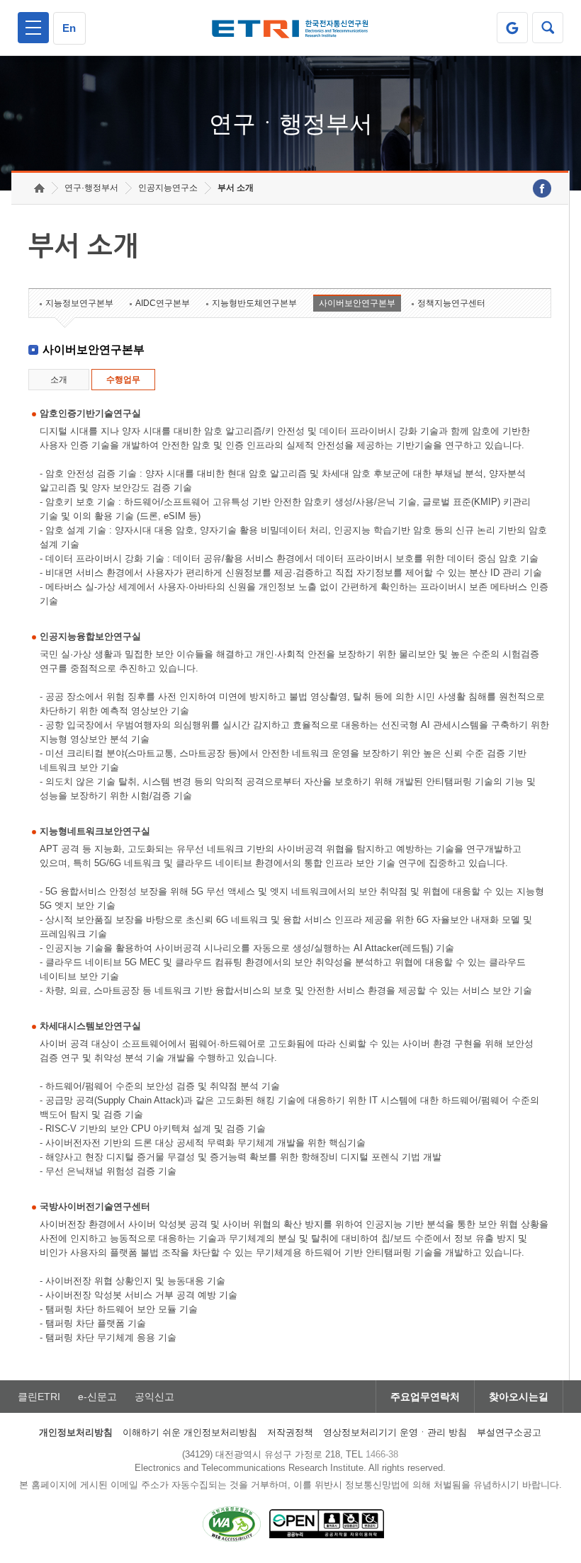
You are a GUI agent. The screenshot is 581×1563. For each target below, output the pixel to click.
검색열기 (547, 27)
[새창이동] (512, 27)
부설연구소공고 (509, 1432)
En (69, 28)
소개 (58, 380)
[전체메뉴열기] (33, 27)
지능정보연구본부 (79, 303)
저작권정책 (290, 1432)
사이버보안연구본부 (357, 303)
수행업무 (123, 380)
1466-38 (382, 1454)
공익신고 (154, 1396)
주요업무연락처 (425, 1396)
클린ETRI (39, 1396)
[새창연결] (542, 188)
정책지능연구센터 (451, 303)
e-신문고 (97, 1396)
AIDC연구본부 (162, 303)
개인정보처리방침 (76, 1432)
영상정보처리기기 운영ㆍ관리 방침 (395, 1432)
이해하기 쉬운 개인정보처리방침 (190, 1432)
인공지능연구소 (168, 188)
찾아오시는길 (518, 1396)
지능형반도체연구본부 (254, 303)
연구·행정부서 (91, 188)
